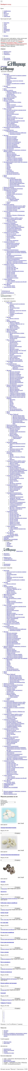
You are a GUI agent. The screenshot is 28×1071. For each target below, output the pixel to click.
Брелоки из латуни (11, 233)
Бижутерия (6, 74)
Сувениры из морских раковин (14, 159)
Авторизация (7, 59)
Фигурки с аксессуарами (13, 126)
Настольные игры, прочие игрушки (16, 120)
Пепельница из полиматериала (14, 257)
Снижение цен (7, 1049)
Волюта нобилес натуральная (9, 983)
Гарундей (3, 993)
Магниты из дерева (11, 138)
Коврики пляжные (11, 198)
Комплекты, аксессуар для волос (15, 80)
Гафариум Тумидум (6, 1002)
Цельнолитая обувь (14, 184)
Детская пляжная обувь (15, 179)
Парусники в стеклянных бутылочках (13, 188)
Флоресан (9, 216)
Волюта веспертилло (6, 972)
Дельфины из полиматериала (14, 255)
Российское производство (13, 174)
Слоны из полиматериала (13, 259)
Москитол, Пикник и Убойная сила (16, 215)
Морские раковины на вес (13, 155)
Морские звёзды (11, 152)
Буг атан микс (4, 922)
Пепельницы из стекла (12, 277)
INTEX (8, 166)
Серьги (8, 84)
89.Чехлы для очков (12, 191)
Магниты (6, 135)
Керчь (5, 12)
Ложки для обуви (11, 237)
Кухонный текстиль (9, 130)
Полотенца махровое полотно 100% (16, 207)
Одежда (9, 202)
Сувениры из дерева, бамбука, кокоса (13, 217)
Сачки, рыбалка (11, 123)
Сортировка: (4, 800)
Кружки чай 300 (11, 273)
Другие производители (12, 172)
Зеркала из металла (11, 91)
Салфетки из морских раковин (14, 158)
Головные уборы (11, 192)
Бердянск (6, 35)
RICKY (8, 168)
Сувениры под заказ (9, 1053)
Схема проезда (7, 1060)
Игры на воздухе (11, 111)
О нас (8, 542)
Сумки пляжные (8, 279)
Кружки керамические (12, 224)
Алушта (6, 15)
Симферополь (7, 11)
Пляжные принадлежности (10, 190)
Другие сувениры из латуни (14, 235)
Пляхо (5, 28)
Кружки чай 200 (11, 272)
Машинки (9, 115)
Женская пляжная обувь (16, 180)
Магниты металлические (13, 143)
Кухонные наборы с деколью (14, 225)
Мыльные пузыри (11, 116)
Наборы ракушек (11, 156)
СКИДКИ (6, 538)
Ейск (5, 32)
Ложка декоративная (12, 245)
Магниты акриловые (12, 136)
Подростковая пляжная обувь (17, 183)
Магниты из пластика (12, 140)
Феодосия (6, 13)
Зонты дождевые (8, 99)
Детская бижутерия (11, 78)
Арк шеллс (4, 891)
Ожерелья (9, 82)
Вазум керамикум (5, 962)
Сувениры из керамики (10, 223)
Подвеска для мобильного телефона (16, 83)
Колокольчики (10, 236)
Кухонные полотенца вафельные (18, 132)
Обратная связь (7, 1041)
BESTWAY (9, 163)
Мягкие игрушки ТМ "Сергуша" (15, 118)
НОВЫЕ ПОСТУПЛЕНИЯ (11, 539)
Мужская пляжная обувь (16, 182)
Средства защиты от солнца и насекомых (14, 211)
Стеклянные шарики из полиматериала (17, 260)
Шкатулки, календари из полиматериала (17, 263)
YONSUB (9, 170)
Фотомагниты (10, 148)
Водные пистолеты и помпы (14, 102)
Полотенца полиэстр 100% (13, 208)
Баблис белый (4, 912)
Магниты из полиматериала (14, 142)
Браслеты (9, 76)
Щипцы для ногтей (11, 96)
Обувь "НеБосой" (11, 178)
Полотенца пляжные (9, 204)
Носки (5, 175)
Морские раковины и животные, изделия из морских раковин (15, 385)
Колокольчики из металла (13, 243)
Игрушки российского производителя (16, 110)
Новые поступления (9, 1050)
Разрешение (10, 546)
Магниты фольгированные (13, 147)
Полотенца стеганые (12, 210)
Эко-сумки (9, 283)
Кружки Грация (11, 265)
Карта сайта (7, 1043)
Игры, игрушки (8, 108)
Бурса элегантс (5, 952)
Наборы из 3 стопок (12, 275)
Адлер (5, 26)
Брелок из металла (11, 87)
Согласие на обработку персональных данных (15, 1033)
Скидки (6, 1051)
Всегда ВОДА (10, 171)
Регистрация (7, 58)
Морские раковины (11, 154)
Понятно (3, 49)
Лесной (8, 213)
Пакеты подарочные (9, 187)
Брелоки (6, 86)
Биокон (8, 212)
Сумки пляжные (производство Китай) (17, 281)
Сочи (5, 25)
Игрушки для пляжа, (9, 100)
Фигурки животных (12, 124)
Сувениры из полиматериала (11, 249)
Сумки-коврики (14, 200)
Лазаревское (7, 29)
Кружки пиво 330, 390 (12, 268)
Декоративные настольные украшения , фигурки (16, 497)
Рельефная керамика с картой (14, 229)
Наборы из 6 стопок (12, 276)
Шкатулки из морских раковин (14, 160)
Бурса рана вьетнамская (7, 942)
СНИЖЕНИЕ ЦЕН (8, 536)
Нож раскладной (11, 247)
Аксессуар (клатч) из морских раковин (16, 75)
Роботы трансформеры (12, 122)
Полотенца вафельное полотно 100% (16, 206)
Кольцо (8, 79)
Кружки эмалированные (13, 244)
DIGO (8, 164)
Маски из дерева (11, 220)
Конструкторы (10, 112)
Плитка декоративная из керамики (15, 227)
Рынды (8, 239)
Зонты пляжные (11, 196)
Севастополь (7, 16)
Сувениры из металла (9, 241)
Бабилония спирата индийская (9, 902)
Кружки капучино (11, 267)
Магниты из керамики (12, 139)
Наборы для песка (11, 104)
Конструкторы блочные (13, 114)
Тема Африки (7, 284)
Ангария (3, 881)
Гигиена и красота (8, 90)
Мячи (8, 103)
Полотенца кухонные (15, 134)
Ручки (8, 128)
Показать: (3, 803)
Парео (8, 203)
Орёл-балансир (10, 256)
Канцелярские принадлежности (12, 127)
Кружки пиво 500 (11, 269)
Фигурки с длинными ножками (15, 261)
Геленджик (6, 22)
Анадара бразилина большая (8, 827)
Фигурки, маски (11, 285)
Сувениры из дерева (12, 221)
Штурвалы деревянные (12, 240)
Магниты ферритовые (12, 146)
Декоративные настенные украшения (16, 251)
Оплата (8, 544)
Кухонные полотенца (12, 131)
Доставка (9, 543)
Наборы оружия (11, 119)
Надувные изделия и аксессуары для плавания (15, 162)
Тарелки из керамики (12, 231)
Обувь (5, 176)
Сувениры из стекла (9, 264)
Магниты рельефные (12, 144)
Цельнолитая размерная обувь (17, 186)
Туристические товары (9, 287)
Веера (5, 88)
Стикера (9, 248)
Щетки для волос (11, 95)
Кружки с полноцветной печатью (15, 271)
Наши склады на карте (9, 1061)
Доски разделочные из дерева (14, 219)
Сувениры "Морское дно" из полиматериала (14, 93)
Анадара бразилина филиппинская (10, 854)
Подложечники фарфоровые (14, 228)
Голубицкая (7, 30)
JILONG (9, 167)
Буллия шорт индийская (7, 932)
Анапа (5, 24)
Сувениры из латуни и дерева (11, 232)
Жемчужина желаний (9, 98)
